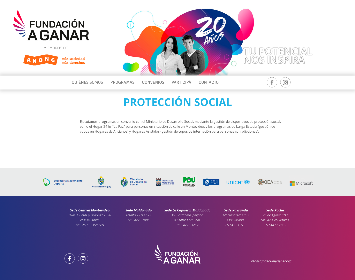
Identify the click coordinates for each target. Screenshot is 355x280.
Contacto (209, 82)
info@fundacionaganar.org (271, 261)
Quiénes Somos (87, 82)
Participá (181, 82)
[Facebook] (272, 82)
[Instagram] (285, 82)
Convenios (153, 82)
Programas (122, 82)
